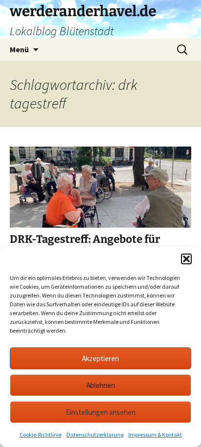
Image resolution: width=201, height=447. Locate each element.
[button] (186, 259)
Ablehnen (100, 385)
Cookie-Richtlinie (40, 434)
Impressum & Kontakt (155, 434)
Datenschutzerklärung (94, 434)
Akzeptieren (100, 358)
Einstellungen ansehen (101, 412)
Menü (19, 49)
